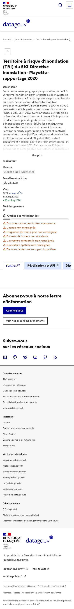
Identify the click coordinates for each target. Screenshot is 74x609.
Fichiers (13, 266)
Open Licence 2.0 (27, 604)
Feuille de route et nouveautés (18, 428)
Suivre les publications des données (21, 396)
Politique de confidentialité (52, 586)
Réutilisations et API (43, 265)
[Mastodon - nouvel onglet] (15, 357)
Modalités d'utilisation (24, 586)
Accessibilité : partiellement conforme (41, 592)
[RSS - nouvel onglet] (55, 357)
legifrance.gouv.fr (14, 569)
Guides (6, 422)
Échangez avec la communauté (19, 439)
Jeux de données (23, 39)
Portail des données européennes (20, 402)
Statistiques (9, 445)
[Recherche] (60, 5)
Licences (7, 586)
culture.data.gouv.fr (13, 489)
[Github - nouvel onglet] (45, 357)
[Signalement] (7, 51)
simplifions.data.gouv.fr (15, 460)
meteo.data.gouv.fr (13, 465)
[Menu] (69, 5)
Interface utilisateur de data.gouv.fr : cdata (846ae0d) (30, 520)
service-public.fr (13, 576)
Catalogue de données (14, 390)
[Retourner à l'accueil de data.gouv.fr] (16, 23)
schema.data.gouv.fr (13, 408)
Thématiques (9, 379)
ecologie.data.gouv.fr (14, 477)
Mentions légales (11, 592)
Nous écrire (9, 434)
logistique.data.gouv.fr (14, 494)
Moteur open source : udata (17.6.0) (21, 515)
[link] (14, 310)
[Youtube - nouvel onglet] (35, 357)
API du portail (10, 509)
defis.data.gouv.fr (12, 483)
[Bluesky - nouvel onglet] (25, 357)
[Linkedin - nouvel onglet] (5, 357)
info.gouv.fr (39, 569)
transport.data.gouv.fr (14, 471)
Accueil (7, 39)
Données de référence (14, 385)
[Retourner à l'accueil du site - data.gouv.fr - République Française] (39, 541)
